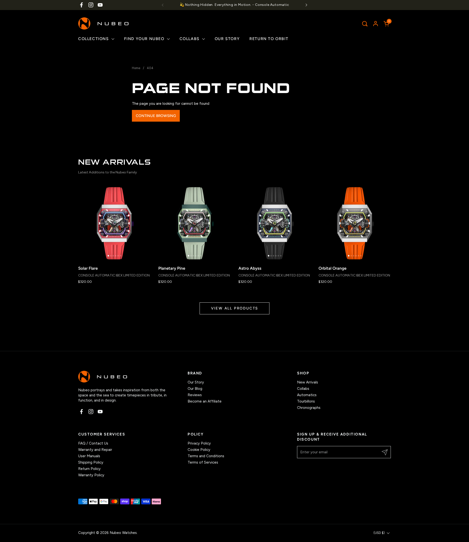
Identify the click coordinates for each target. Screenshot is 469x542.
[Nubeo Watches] (103, 23)
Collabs (303, 388)
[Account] (376, 24)
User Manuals (89, 456)
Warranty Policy (91, 475)
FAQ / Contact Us (93, 443)
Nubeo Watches (123, 533)
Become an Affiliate (205, 401)
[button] (365, 24)
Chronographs (308, 407)
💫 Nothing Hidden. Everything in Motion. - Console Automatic (234, 5)
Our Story (196, 382)
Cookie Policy (199, 449)
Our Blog (195, 388)
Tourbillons (306, 401)
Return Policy (89, 469)
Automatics (307, 395)
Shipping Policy (90, 462)
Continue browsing (156, 116)
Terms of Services (203, 462)
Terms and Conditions (206, 456)
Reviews (195, 395)
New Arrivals (307, 382)
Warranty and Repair (95, 449)
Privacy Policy (199, 443)
